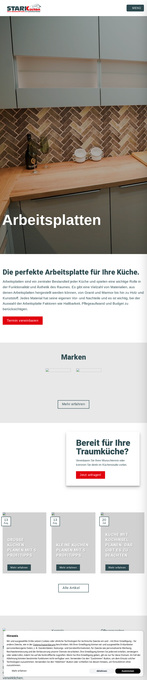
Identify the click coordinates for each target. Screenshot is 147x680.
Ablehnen (102, 670)
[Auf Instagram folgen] (59, 677)
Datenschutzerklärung (44, 644)
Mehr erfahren (19, 670)
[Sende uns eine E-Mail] (65, 677)
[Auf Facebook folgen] (54, 677)
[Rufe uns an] (70, 677)
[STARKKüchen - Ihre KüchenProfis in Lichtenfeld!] (24, 8)
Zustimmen (128, 670)
